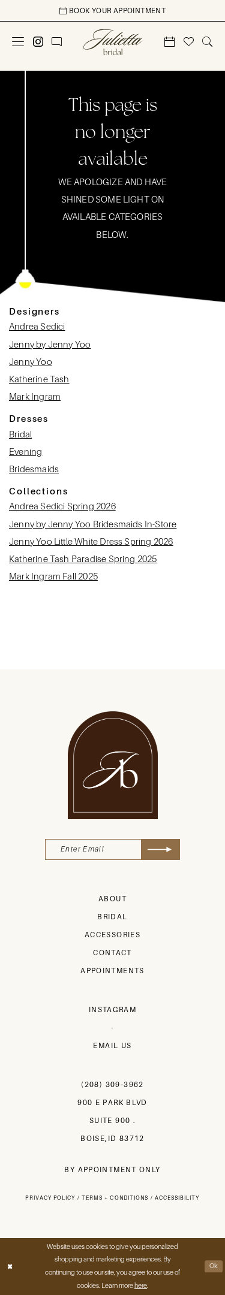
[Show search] (207, 41)
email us (112, 1046)
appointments (112, 971)
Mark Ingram (35, 397)
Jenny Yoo (30, 362)
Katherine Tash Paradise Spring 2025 (83, 559)
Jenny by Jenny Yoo (50, 344)
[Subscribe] (160, 849)
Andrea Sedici (37, 326)
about (112, 899)
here (140, 1286)
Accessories (112, 935)
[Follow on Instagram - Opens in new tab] (38, 41)
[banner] (112, 42)
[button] (18, 42)
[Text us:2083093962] (57, 41)
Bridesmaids (34, 469)
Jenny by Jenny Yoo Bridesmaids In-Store (92, 524)
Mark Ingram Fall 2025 (53, 576)
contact (112, 953)
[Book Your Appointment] (169, 41)
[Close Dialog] (9, 1266)
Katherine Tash (39, 379)
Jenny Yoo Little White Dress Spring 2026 (91, 542)
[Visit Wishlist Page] (189, 41)
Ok (213, 1266)
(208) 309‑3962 (112, 1084)
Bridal (20, 434)
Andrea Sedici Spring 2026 (62, 506)
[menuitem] (18, 42)
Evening (25, 452)
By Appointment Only (112, 1170)
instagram (112, 1010)
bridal (112, 917)
